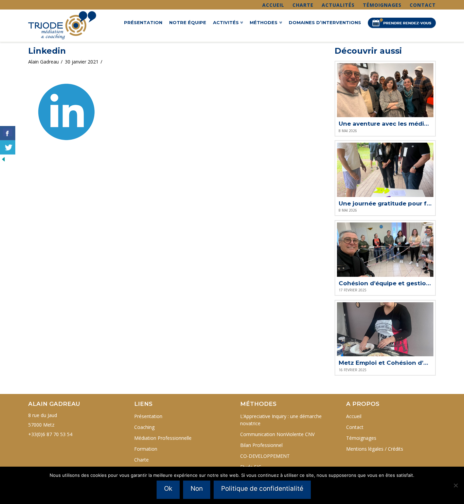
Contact (423, 5)
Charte (303, 5)
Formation (145, 449)
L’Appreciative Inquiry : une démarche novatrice (281, 420)
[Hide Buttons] (3, 159)
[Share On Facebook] (7, 133)
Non (197, 488)
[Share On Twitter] (7, 147)
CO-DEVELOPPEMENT (265, 456)
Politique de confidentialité (262, 488)
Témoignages (382, 5)
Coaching (144, 427)
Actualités (338, 5)
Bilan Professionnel (261, 445)
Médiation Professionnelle (163, 438)
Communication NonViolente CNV (277, 434)
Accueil (273, 5)
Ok (168, 488)
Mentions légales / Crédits (374, 449)
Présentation (148, 416)
